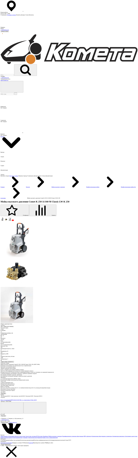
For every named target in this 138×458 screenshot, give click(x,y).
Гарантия (31, 442)
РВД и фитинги (87, 436)
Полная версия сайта (5, 444)
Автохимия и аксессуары (131, 436)
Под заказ (3, 393)
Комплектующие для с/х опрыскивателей (47, 437)
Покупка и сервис (13, 175)
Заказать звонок (4, 31)
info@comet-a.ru (4, 80)
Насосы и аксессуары (20, 436)
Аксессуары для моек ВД (32, 436)
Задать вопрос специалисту (7, 361)
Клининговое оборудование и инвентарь (102, 436)
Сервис (10, 442)
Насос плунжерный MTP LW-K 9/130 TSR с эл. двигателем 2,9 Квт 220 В (19, 400)
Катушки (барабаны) (43, 436)
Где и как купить (5, 442)
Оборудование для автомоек (8, 436)
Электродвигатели (32, 437)
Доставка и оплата (11, 15)
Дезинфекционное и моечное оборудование (72, 436)
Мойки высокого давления (55, 436)
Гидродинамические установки (20, 437)
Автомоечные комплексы (118, 436)
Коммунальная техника (6, 437)
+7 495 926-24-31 (5, 30)
